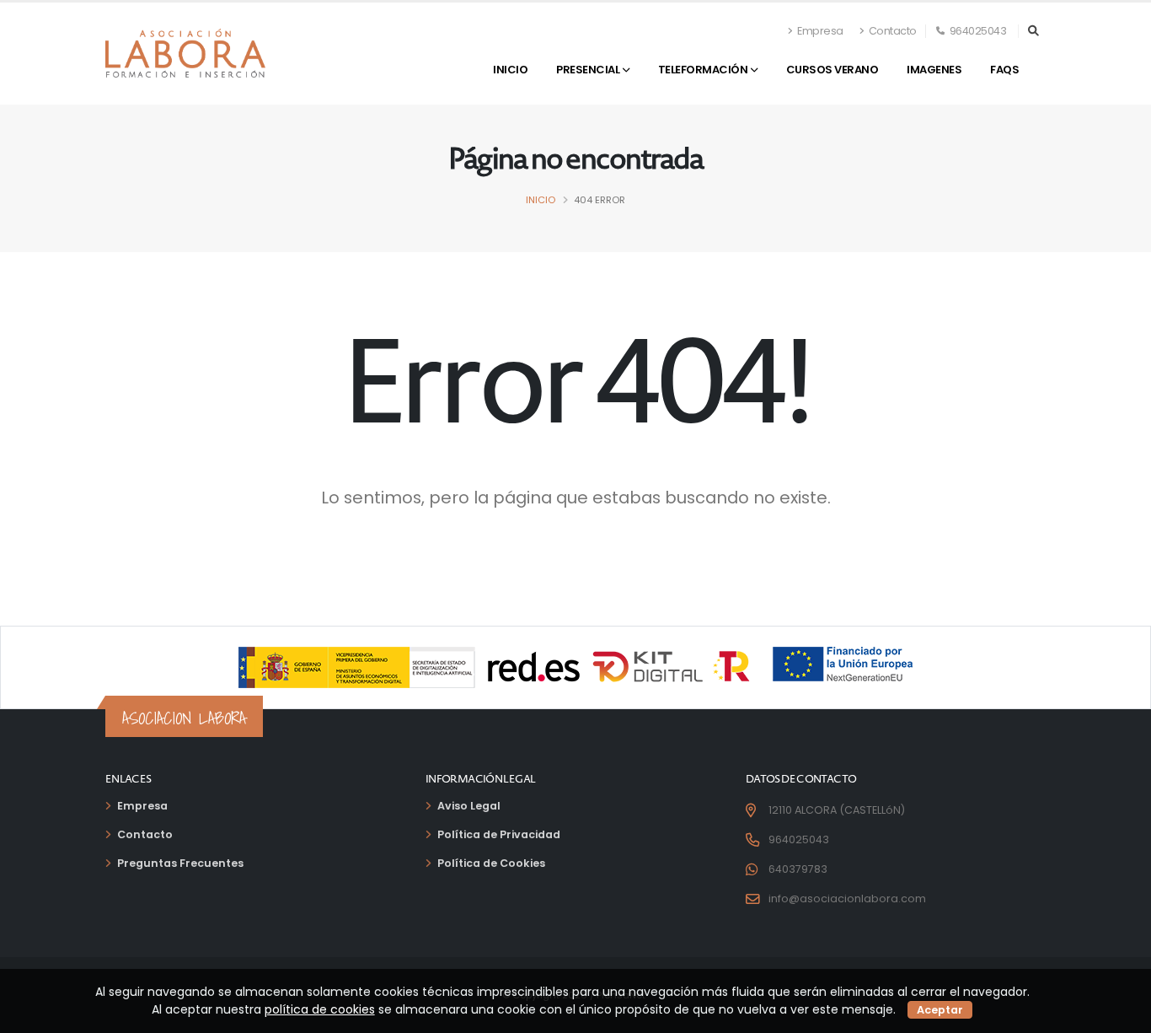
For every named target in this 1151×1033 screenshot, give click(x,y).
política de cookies (320, 1009)
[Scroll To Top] (1121, 1014)
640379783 (797, 869)
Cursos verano (832, 70)
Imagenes (934, 70)
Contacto (891, 31)
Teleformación (703, 70)
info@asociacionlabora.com (847, 898)
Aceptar (940, 1010)
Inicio (510, 70)
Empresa (819, 31)
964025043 (976, 31)
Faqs (1004, 70)
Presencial (587, 70)
